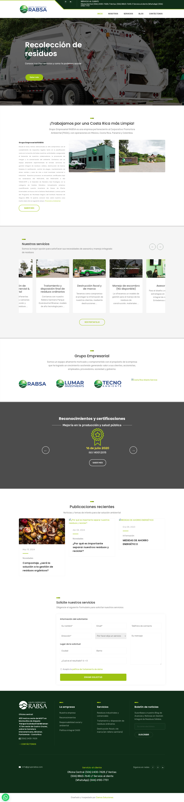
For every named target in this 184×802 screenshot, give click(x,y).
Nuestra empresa (67, 713)
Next (160, 247)
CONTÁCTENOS (28, 744)
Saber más (92, 463)
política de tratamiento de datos (87, 669)
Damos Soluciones (104, 797)
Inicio (100, 14)
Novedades (28, 558)
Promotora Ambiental (52, 201)
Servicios (128, 14)
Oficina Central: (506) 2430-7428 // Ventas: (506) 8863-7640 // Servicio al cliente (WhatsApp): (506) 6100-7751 (122, 5)
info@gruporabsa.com (32, 767)
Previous (152, 247)
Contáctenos (155, 14)
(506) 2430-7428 (29, 738)
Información (128, 536)
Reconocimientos (67, 717)
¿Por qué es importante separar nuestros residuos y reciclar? (91, 547)
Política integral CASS (69, 730)
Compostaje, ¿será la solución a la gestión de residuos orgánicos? (38, 566)
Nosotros (113, 14)
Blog (141, 14)
